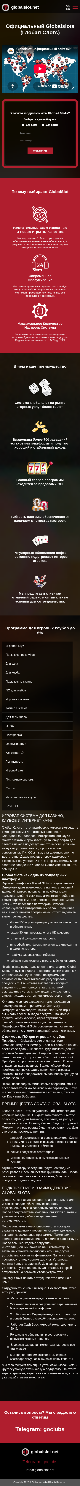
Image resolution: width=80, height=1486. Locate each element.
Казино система (16, 708)
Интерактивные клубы (21, 797)
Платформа (14, 735)
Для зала (12, 663)
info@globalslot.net (40, 1470)
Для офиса (52, 125)
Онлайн (11, 725)
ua (68, 5)
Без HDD (12, 806)
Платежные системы (20, 779)
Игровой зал (14, 770)
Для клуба (13, 672)
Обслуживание (16, 743)
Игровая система (17, 699)
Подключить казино (19, 681)
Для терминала (16, 717)
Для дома (31, 125)
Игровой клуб (15, 645)
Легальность (14, 761)
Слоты (10, 788)
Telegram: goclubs (40, 1429)
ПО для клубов (16, 690)
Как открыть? (15, 752)
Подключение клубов (20, 654)
